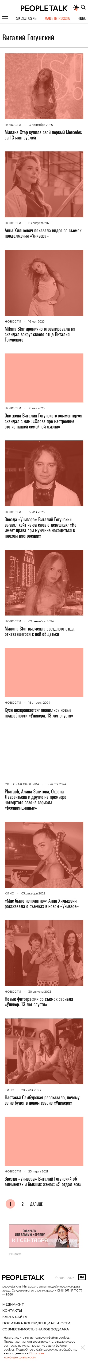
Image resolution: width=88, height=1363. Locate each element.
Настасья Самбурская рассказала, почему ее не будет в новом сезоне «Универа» (42, 1100)
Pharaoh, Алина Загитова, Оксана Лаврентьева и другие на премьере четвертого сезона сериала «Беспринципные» (35, 799)
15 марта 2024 (56, 784)
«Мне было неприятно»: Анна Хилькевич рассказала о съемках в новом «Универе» (42, 903)
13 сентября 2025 (40, 125)
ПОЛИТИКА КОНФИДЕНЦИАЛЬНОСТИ (36, 1323)
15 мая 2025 (36, 512)
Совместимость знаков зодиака (35, 1329)
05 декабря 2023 (33, 893)
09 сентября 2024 (41, 621)
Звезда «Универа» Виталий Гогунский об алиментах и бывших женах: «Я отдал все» (43, 1181)
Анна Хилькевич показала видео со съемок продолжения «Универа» (43, 233)
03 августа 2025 (39, 223)
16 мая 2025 (36, 321)
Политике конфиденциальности (24, 1355)
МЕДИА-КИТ (13, 1304)
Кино (9, 893)
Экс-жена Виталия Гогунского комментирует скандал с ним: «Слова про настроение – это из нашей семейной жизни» (44, 421)
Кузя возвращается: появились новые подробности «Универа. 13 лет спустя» (39, 712)
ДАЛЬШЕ (36, 1204)
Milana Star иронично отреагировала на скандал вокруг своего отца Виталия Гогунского (40, 334)
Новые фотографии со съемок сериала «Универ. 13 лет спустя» (39, 1001)
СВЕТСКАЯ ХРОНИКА (22, 784)
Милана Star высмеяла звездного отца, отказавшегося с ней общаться (40, 631)
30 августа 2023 (39, 991)
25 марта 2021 (38, 1171)
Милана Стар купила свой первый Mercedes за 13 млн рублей (43, 134)
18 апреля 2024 (39, 702)
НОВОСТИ (13, 125)
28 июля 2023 (31, 1090)
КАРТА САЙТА (14, 1317)
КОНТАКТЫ (12, 1310)
